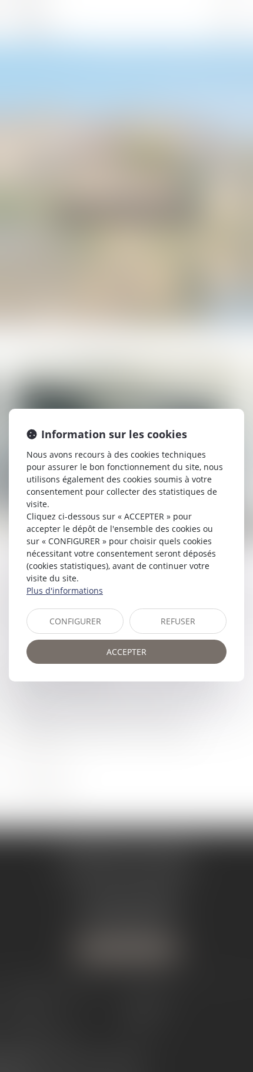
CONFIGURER (75, 621)
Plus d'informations (64, 590)
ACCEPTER (126, 651)
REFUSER (178, 621)
